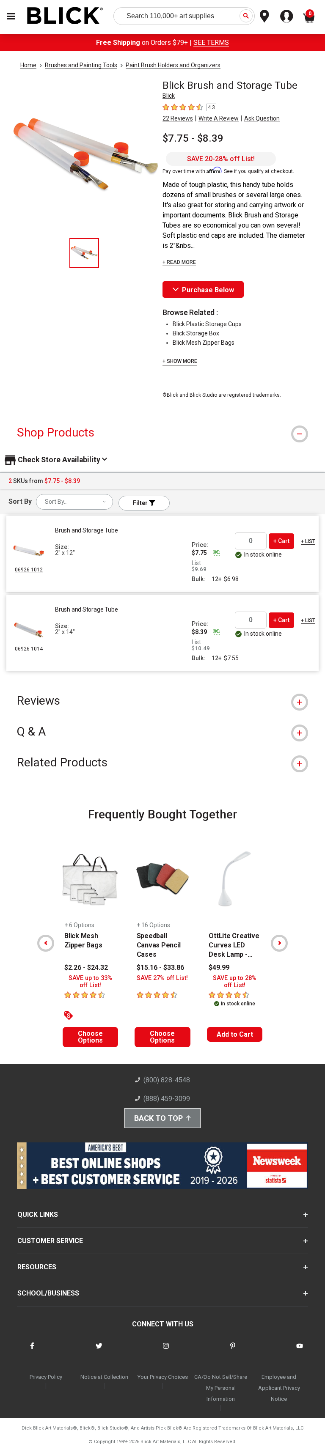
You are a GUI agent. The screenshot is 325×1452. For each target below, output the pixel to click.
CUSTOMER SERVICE (50, 1241)
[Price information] (216, 553)
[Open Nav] (11, 16)
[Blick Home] (65, 16)
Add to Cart (235, 1034)
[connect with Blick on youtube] (299, 1351)
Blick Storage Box (196, 333)
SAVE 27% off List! (162, 978)
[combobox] (74, 502)
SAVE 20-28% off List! (221, 159)
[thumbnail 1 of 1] (84, 253)
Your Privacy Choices (163, 1377)
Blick (168, 95)
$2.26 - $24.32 (86, 967)
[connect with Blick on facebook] (32, 1351)
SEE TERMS (211, 42)
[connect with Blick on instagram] (165, 1351)
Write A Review (218, 118)
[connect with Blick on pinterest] (232, 1351)
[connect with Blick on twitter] (99, 1351)
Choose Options (90, 1036)
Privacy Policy (46, 1377)
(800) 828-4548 (166, 1080)
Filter (141, 503)
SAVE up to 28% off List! (234, 981)
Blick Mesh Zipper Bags (203, 342)
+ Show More (179, 361)
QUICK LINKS (37, 1214)
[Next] (279, 943)
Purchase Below (208, 290)
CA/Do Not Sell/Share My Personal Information (220, 1388)
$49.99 (219, 967)
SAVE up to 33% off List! (90, 981)
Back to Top (158, 1118)
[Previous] (45, 943)
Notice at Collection (104, 1377)
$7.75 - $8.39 (192, 138)
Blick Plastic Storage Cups (207, 324)
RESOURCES (36, 1267)
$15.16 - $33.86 (160, 967)
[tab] (162, 432)
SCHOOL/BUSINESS (48, 1293)
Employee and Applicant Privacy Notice (279, 1388)
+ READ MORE (179, 262)
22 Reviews (177, 118)
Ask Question (262, 118)
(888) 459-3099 (166, 1099)
